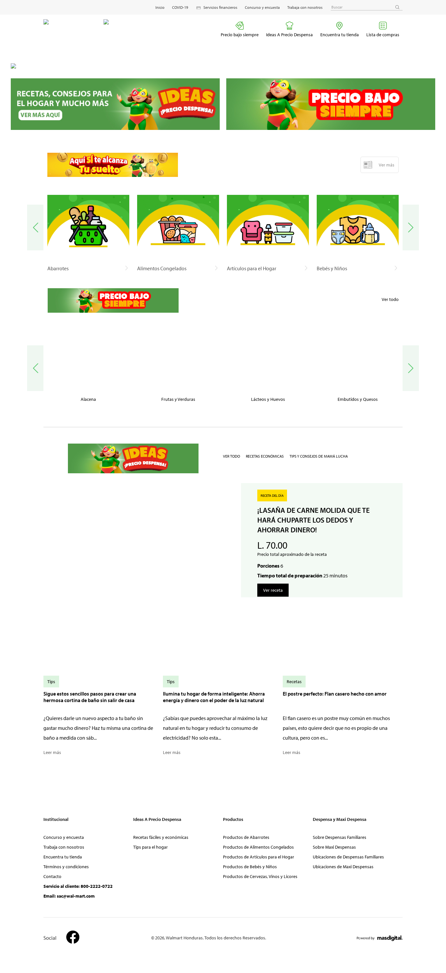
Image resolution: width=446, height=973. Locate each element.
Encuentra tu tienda (339, 35)
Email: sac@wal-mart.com (69, 896)
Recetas (294, 681)
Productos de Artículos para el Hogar (258, 857)
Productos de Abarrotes (246, 837)
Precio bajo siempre (240, 35)
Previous (35, 227)
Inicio (160, 7)
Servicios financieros (220, 7)
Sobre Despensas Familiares (339, 837)
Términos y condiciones (66, 867)
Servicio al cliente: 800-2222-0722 (78, 886)
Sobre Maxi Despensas (334, 847)
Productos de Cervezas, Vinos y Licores (260, 876)
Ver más (386, 165)
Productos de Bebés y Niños (250, 867)
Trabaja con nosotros (305, 7)
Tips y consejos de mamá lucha (319, 456)
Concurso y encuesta (262, 7)
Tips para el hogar (150, 847)
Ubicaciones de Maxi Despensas (343, 867)
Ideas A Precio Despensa (289, 35)
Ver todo (390, 299)
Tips (51, 681)
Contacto (52, 876)
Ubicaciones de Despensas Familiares (348, 857)
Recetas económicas (265, 456)
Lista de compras (382, 35)
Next (411, 227)
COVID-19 (180, 7)
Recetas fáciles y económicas (160, 837)
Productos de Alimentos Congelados (258, 847)
